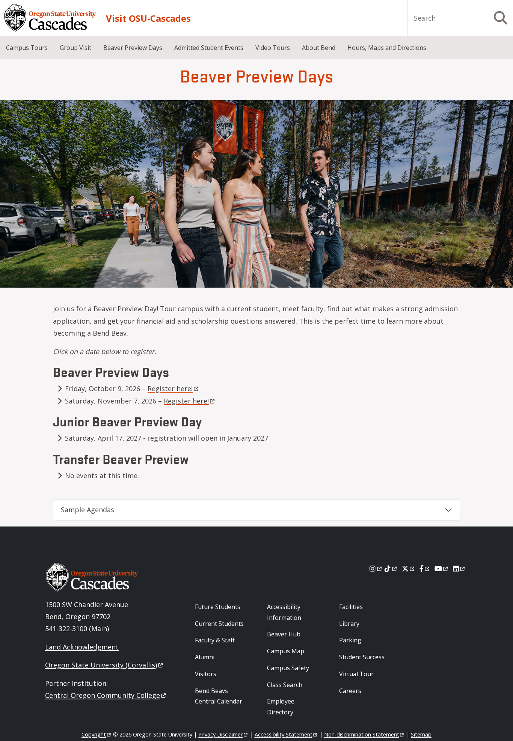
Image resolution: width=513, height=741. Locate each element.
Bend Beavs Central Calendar (218, 696)
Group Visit (75, 48)
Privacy (220, 734)
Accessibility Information (284, 612)
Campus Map (285, 651)
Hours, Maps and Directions (386, 48)
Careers (350, 691)
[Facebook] (425, 568)
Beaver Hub (283, 634)
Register (170, 388)
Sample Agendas (87, 509)
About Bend (318, 48)
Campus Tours (27, 48)
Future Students (217, 607)
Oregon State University (101, 664)
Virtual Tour (356, 674)
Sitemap (421, 734)
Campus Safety (288, 668)
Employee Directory (280, 706)
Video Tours (272, 48)
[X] (409, 568)
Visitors (205, 674)
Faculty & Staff (215, 640)
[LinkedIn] (459, 568)
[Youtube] (442, 568)
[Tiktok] (391, 568)
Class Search (284, 685)
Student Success (362, 657)
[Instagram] (376, 568)
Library (349, 624)
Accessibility (283, 734)
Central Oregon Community (102, 695)
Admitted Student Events (208, 48)
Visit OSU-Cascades (148, 18)
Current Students (219, 624)
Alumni (204, 657)
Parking (350, 640)
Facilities (351, 607)
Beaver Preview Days (132, 48)
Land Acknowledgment (82, 646)
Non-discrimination (361, 734)
